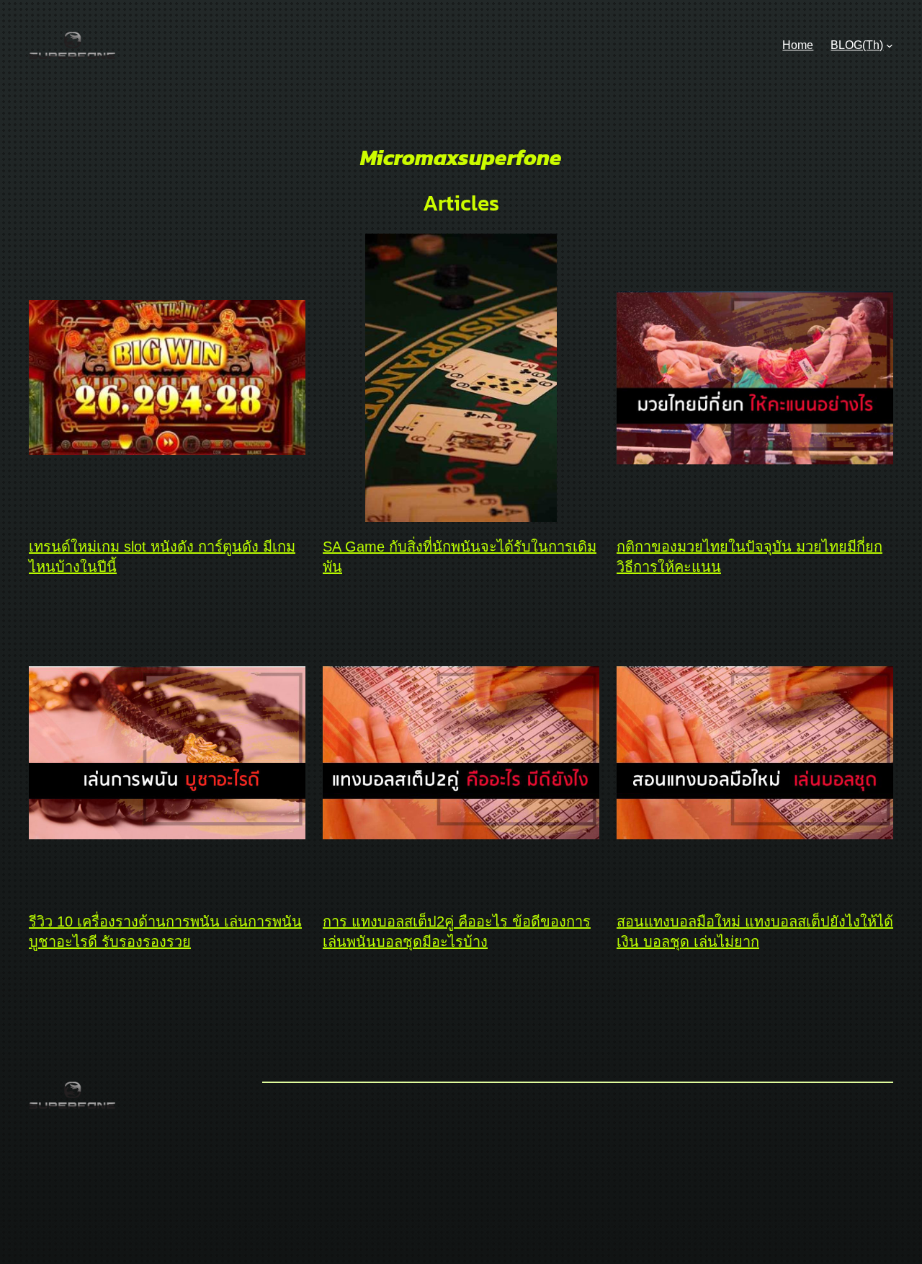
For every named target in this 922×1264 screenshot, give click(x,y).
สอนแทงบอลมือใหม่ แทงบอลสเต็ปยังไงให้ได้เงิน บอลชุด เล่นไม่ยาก (755, 932)
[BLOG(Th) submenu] (889, 45)
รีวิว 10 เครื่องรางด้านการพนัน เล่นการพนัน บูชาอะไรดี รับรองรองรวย (165, 932)
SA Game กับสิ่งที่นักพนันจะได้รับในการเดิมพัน (459, 557)
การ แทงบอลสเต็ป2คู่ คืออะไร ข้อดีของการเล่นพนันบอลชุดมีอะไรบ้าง (457, 932)
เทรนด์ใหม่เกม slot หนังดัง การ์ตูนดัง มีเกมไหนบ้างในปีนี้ (162, 557)
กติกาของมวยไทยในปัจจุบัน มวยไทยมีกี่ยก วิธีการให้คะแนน (749, 557)
